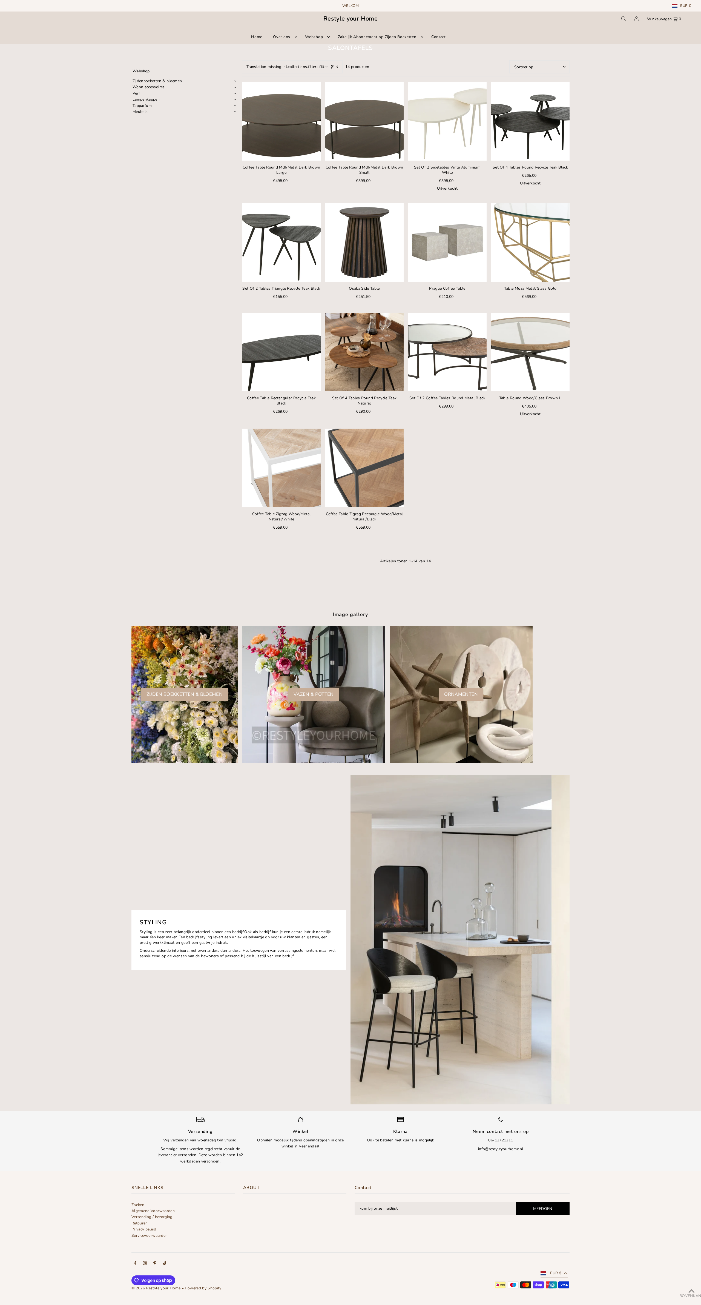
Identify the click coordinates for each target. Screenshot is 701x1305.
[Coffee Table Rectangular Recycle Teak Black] (281, 352)
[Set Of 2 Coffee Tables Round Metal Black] (447, 352)
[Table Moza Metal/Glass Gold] (530, 242)
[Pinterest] (154, 1264)
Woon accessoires (149, 87)
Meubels (140, 111)
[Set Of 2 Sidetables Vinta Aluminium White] (447, 121)
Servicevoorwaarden (149, 1235)
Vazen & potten (314, 694)
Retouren (139, 1223)
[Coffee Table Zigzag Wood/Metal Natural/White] (281, 468)
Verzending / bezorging (152, 1216)
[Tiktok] (164, 1264)
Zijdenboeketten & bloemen (157, 81)
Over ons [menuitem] (281, 36)
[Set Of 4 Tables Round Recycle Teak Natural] (364, 352)
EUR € (685, 6)
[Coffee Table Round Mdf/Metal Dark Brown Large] (281, 121)
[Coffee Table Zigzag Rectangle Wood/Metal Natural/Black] (364, 468)
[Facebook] (135, 1264)
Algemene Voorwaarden (153, 1210)
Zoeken (137, 1204)
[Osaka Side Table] (364, 242)
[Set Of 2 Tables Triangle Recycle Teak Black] (281, 242)
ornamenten (461, 694)
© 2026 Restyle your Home (155, 1288)
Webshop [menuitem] (314, 36)
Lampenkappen (146, 99)
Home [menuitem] (256, 36)
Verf (136, 93)
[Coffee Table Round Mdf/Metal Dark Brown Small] (364, 121)
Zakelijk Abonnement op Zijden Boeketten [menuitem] (377, 36)
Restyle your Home (350, 19)
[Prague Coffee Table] (447, 242)
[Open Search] (623, 18)
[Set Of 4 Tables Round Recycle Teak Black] (530, 121)
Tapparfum (142, 105)
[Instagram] (145, 1264)
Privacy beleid (143, 1229)
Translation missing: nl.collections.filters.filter (287, 66)
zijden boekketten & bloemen (184, 694)
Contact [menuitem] (438, 36)
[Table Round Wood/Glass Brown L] (530, 352)
